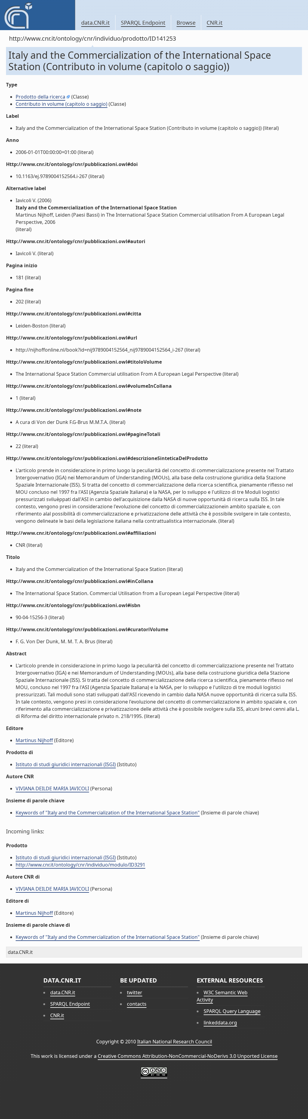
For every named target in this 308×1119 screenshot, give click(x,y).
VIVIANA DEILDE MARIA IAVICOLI (52, 788)
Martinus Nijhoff (34, 740)
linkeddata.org (220, 1022)
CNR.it (215, 22)
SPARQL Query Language (232, 1011)
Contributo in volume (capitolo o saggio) (61, 104)
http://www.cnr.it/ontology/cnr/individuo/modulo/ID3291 (80, 864)
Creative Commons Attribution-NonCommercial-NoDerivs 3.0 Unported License (188, 1056)
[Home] (37, 15)
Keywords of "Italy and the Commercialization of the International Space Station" (108, 812)
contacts (136, 1004)
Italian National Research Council (174, 1041)
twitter (134, 992)
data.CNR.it (95, 22)
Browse (186, 22)
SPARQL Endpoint (143, 22)
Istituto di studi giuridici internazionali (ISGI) (66, 764)
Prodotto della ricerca (40, 96)
